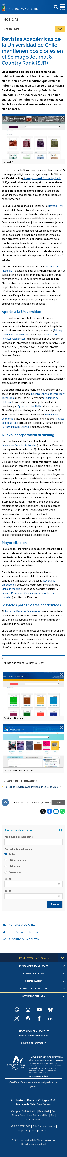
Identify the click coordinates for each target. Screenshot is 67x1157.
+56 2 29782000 (20, 1126)
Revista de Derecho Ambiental (19, 445)
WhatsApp (62, 811)
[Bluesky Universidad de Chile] (50, 1009)
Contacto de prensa (23, 932)
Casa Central (44, 1104)
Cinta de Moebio (11, 588)
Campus (15, 1111)
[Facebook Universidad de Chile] (39, 1018)
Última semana (17, 860)
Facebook (49, 811)
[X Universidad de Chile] (17, 1018)
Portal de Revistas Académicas (22, 611)
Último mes (15, 866)
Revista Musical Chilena (15, 427)
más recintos (33, 1119)
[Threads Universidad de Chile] (28, 1018)
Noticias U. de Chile (22, 924)
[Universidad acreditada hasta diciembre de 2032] (36, 1066)
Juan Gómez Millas (38, 1115)
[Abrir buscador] (55, 7)
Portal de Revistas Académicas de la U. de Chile (31, 786)
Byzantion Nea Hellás (30, 406)
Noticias (11, 19)
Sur (52, 1115)
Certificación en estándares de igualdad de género (33, 1084)
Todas (11, 853)
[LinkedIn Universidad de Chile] (50, 1018)
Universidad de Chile (31, 1140)
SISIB (15, 1140)
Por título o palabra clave (18, 836)
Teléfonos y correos (43, 1126)
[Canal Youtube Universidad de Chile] (39, 1009)
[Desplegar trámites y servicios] (62, 957)
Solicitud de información (33, 1042)
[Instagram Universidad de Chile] (28, 1009)
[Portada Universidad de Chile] (21, 7)
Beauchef (43, 1111)
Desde (7, 878)
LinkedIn (56, 811)
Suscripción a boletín (24, 939)
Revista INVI (55, 205)
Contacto (43, 1130)
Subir (5, 802)
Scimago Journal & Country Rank (42, 178)
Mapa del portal (27, 1130)
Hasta (7, 890)
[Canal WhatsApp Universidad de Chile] (17, 1009)
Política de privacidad (33, 1144)
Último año (14, 872)
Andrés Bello (28, 1111)
